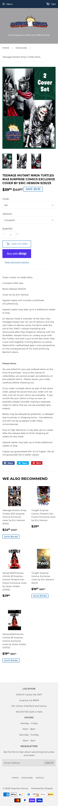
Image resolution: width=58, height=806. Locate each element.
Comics (40, 777)
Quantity (7, 228)
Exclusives (21, 47)
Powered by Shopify (42, 788)
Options (7, 213)
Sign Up (49, 763)
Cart (53, 4)
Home (5, 47)
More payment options (17, 262)
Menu (9, 4)
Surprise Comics (19, 788)
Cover (5, 198)
